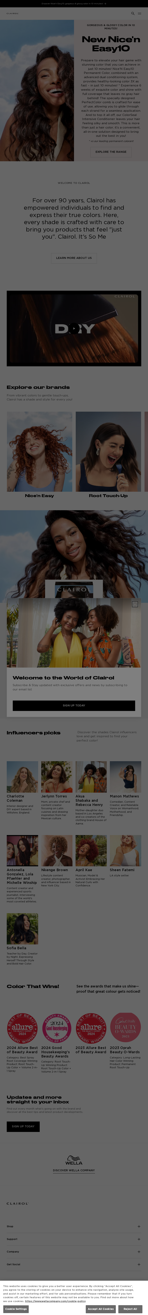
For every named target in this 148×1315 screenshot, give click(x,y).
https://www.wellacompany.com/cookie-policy (55, 1301)
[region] (74, 1298)
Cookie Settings (16, 1309)
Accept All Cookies (101, 1309)
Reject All (130, 1309)
